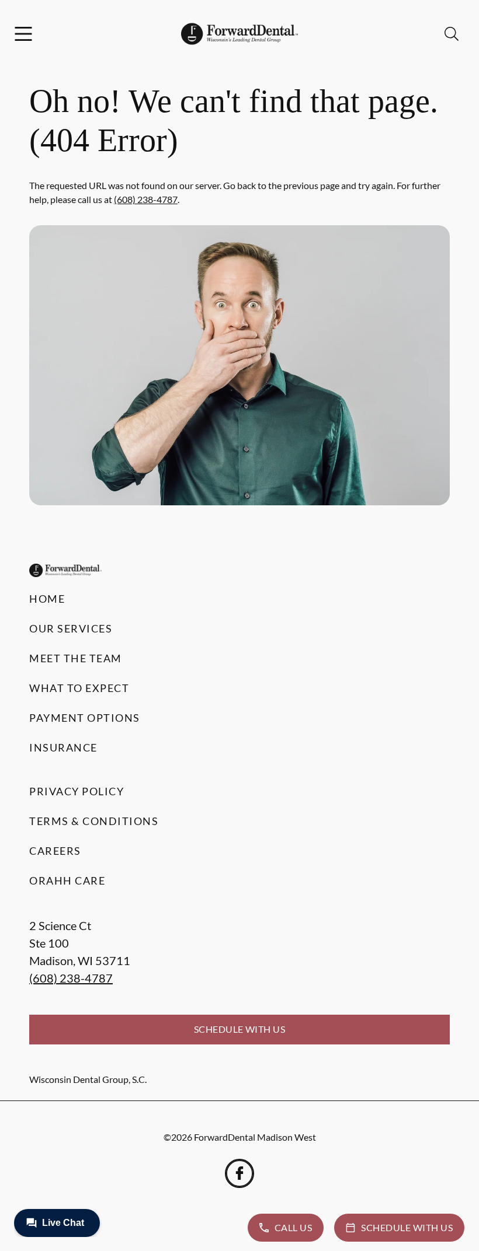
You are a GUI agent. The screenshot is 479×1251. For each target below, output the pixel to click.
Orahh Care (67, 880)
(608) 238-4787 (146, 199)
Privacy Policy (76, 791)
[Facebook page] (239, 1173)
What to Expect (79, 688)
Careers (55, 850)
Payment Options (84, 717)
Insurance (63, 747)
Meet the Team (75, 658)
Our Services (70, 628)
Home (47, 598)
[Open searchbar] (451, 34)
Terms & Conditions (93, 821)
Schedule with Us (240, 1029)
